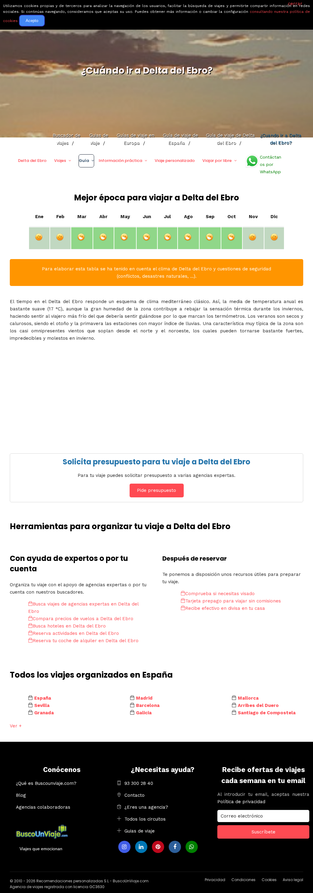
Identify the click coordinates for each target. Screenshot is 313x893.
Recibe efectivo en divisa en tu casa (225, 608)
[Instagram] (124, 847)
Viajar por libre (217, 160)
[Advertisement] (156, 395)
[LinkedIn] (141, 847)
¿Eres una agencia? (146, 807)
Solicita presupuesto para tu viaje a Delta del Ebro (156, 462)
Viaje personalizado (175, 160)
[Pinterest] (158, 847)
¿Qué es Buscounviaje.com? (46, 783)
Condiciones (243, 879)
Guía (84, 160)
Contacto (134, 795)
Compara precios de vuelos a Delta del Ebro (83, 618)
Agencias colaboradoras (43, 807)
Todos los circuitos (145, 819)
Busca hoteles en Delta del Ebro (69, 626)
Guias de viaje (139, 831)
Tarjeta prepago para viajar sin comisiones (233, 601)
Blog (21, 795)
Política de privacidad (241, 801)
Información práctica (120, 160)
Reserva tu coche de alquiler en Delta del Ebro (85, 640)
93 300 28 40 (138, 783)
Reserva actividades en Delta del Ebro (76, 633)
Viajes (60, 160)
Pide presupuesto (156, 490)
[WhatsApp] (192, 847)
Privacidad (215, 879)
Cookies (269, 879)
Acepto (32, 20)
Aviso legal (293, 879)
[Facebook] (175, 847)
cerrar (295, 3)
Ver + (16, 726)
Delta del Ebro (32, 160)
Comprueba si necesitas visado (220, 593)
